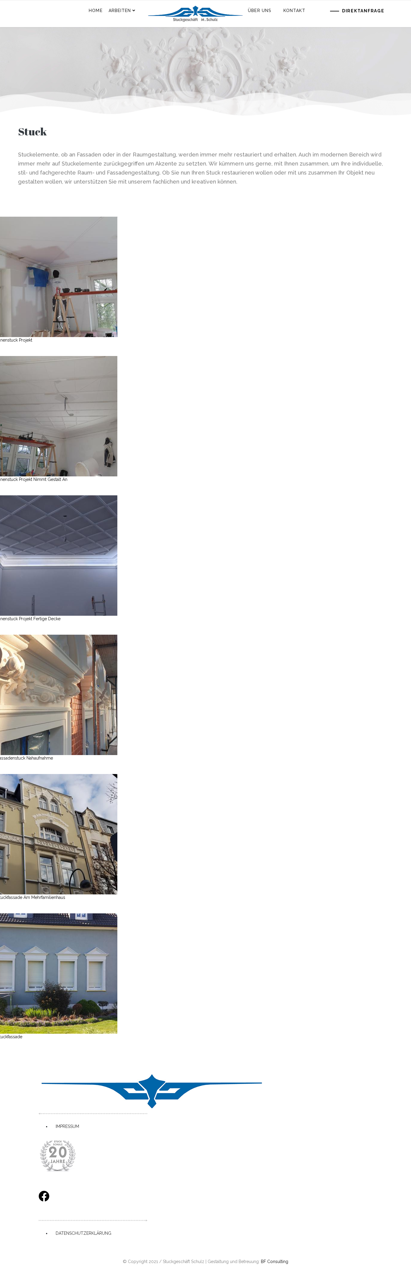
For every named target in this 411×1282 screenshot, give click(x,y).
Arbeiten (120, 10)
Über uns (259, 10)
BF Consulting (274, 1261)
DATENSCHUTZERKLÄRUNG (83, 1233)
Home (95, 10)
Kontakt (294, 10)
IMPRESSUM (67, 1126)
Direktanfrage (363, 10)
